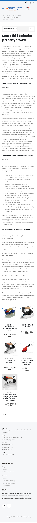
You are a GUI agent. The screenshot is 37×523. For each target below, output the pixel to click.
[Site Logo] (14, 9)
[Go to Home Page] (3, 15)
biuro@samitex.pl (8, 454)
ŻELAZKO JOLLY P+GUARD (10, 362)
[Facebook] (30, 2)
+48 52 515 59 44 (7, 445)
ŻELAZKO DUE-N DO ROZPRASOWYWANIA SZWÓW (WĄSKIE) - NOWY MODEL (10, 397)
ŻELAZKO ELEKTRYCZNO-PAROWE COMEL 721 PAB (10, 328)
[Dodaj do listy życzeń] (14, 308)
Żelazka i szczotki (9, 323)
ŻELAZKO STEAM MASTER (27, 326)
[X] (33, 2)
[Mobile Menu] (3, 8)
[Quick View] (9, 308)
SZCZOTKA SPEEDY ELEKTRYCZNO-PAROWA (27, 363)
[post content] (9, 312)
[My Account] (26, 2)
